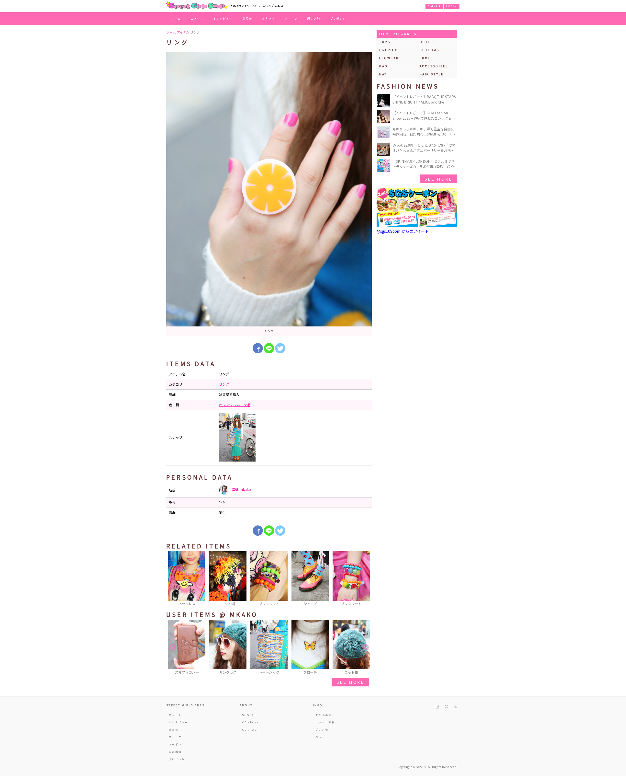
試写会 (247, 18)
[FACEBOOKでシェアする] (258, 348)
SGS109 (249, 715)
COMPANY (250, 722)
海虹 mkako (241, 489)
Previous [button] (172, 579)
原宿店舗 (313, 18)
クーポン (290, 18)
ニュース (197, 18)
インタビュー (222, 18)
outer (427, 42)
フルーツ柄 (241, 404)
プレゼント (338, 18)
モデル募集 (323, 715)
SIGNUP (434, 6)
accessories (434, 66)
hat (383, 74)
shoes (426, 58)
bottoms (429, 50)
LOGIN (451, 6)
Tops (384, 42)
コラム (320, 737)
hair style (432, 74)
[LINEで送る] (269, 348)
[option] (269, 194)
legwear (389, 58)
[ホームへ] (196, 5)
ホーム (176, 18)
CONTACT (251, 729)
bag (383, 66)
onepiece (389, 50)
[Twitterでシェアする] (280, 348)
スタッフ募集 (325, 722)
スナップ (268, 18)
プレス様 (321, 729)
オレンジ (226, 404)
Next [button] (365, 579)
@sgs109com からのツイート (403, 231)
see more (350, 682)
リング (224, 384)
